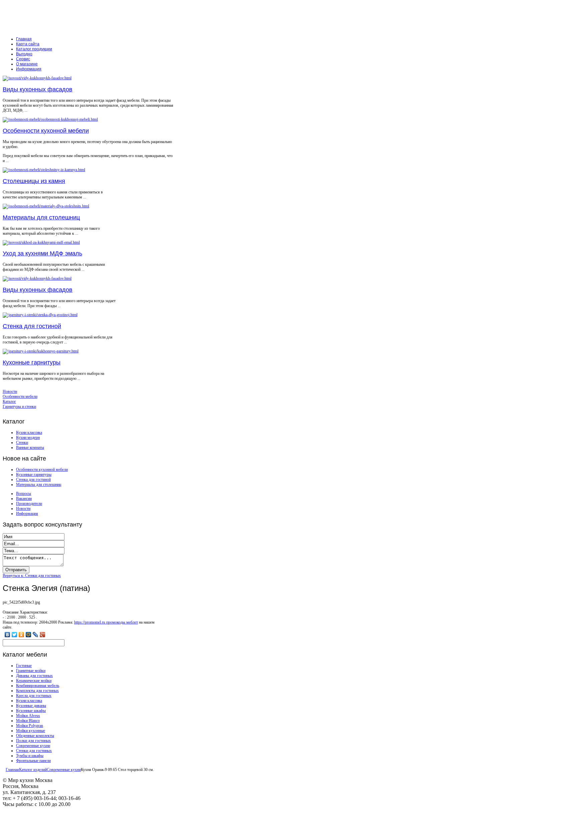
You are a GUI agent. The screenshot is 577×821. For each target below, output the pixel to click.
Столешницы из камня (34, 181)
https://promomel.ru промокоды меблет (106, 622)
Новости (23, 508)
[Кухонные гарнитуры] (40, 351)
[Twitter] (14, 634)
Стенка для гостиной (32, 326)
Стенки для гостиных (34, 750)
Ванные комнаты (30, 447)
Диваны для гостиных (34, 675)
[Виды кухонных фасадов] (37, 78)
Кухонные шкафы (31, 710)
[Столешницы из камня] (44, 169)
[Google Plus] (42, 634)
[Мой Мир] (28, 634)
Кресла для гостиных (33, 695)
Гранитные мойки (30, 670)
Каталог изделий (33, 769)
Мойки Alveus (28, 715)
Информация (27, 513)
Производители (29, 503)
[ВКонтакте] (7, 634)
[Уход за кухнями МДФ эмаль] (41, 242)
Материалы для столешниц (41, 217)
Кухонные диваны (31, 705)
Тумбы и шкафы (29, 755)
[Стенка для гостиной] (40, 314)
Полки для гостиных (33, 740)
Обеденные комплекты (35, 735)
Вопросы (23, 493)
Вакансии (24, 498)
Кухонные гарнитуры (31, 362)
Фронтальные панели (33, 760)
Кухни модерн (28, 437)
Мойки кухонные (30, 730)
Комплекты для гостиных (37, 690)
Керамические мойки (33, 680)
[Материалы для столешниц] (46, 206)
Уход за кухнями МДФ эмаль (42, 253)
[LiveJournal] (35, 634)
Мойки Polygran (29, 725)
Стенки (22, 442)
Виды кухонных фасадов (37, 89)
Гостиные (24, 665)
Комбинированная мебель (37, 685)
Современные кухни (33, 745)
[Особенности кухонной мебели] (50, 119)
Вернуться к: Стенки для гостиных (32, 575)
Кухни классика (29, 432)
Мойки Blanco (28, 720)
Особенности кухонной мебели (46, 130)
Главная (12, 769)
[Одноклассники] (21, 634)
